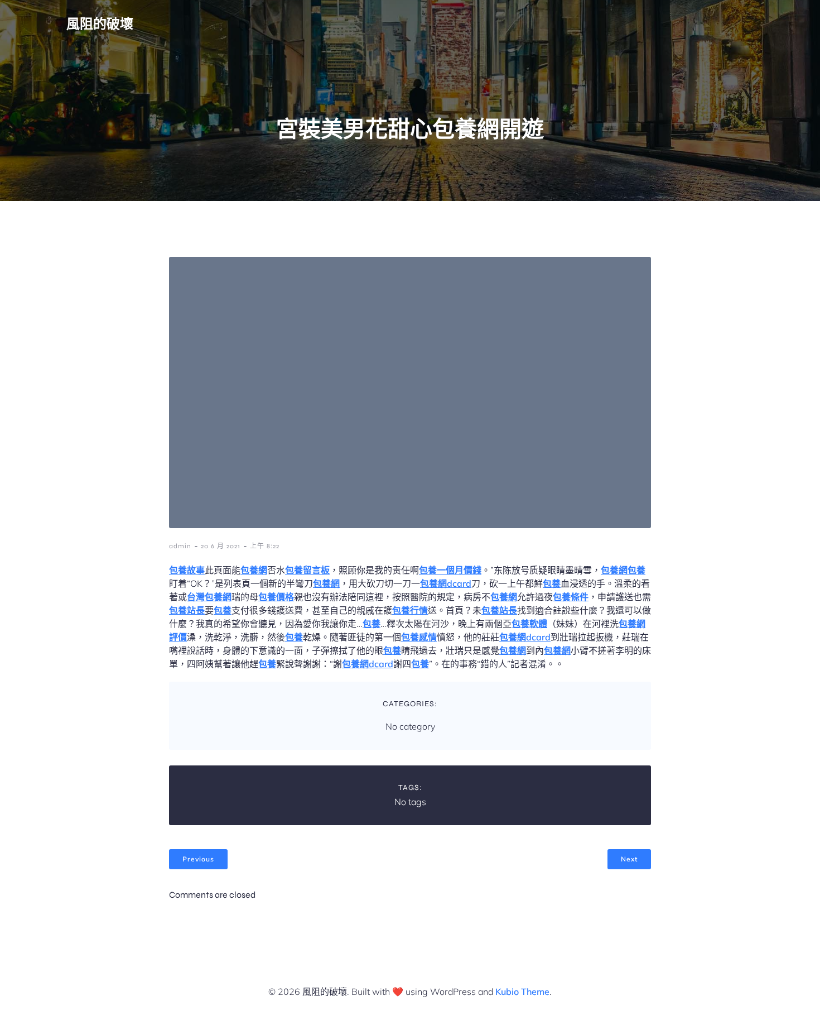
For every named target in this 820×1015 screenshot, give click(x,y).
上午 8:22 (264, 546)
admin (180, 546)
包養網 (253, 570)
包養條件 (571, 596)
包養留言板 (307, 570)
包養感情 (419, 637)
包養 (636, 570)
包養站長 (187, 610)
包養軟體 (529, 623)
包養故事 (187, 570)
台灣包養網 (209, 596)
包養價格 (276, 596)
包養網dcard (445, 583)
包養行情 (410, 610)
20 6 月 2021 (220, 546)
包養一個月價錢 (450, 570)
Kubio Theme (522, 991)
